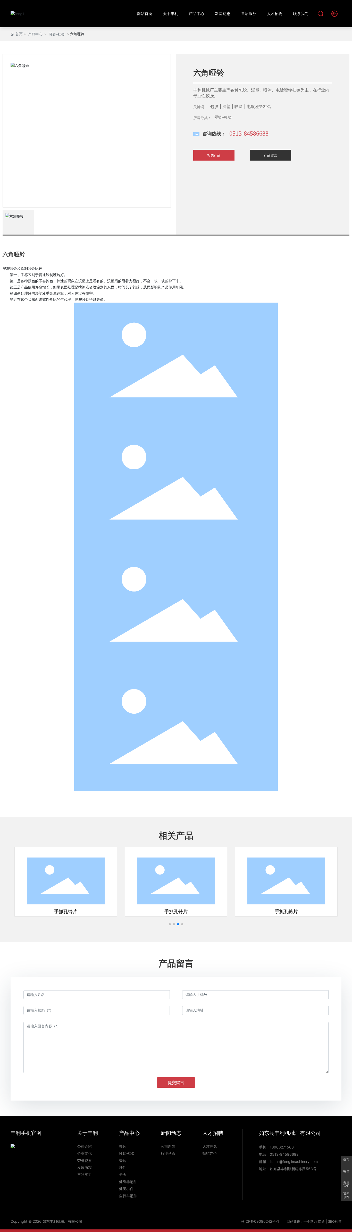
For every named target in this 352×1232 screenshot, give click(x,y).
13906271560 (282, 1147)
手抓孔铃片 (65, 911)
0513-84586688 (249, 133)
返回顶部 (346, 1195)
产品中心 (35, 34)
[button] (170, 924)
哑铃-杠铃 (57, 34)
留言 (346, 1160)
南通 (321, 1221)
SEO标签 (334, 1221)
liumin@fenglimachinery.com (294, 1161)
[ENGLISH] (334, 13)
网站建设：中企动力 (302, 1221)
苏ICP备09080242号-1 (260, 1221)
